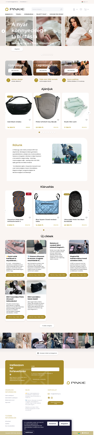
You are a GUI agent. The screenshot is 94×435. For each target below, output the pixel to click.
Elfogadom (64, 423)
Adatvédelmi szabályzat (11, 398)
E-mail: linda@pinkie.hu (12, 1)
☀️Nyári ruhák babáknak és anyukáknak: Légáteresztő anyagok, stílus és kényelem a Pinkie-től (33, 395)
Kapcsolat (7, 402)
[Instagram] (52, 397)
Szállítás (7, 423)
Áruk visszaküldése (10, 426)
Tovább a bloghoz (47, 325)
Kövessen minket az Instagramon (48, 353)
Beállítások (29, 432)
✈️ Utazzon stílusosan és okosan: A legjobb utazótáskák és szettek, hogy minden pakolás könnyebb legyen (33, 402)
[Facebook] (49, 397)
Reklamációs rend (9, 400)
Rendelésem (23, 1)
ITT (25, 429)
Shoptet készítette (72, 433)
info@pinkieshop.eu (56, 394)
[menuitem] (9, 14)
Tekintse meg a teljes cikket (15, 275)
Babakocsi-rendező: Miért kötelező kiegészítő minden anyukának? (32, 408)
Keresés (61, 9)
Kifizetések (8, 421)
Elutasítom (52, 423)
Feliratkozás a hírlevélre (39, 379)
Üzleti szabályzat (9, 395)
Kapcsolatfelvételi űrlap (56, 403)
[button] (3, 31)
